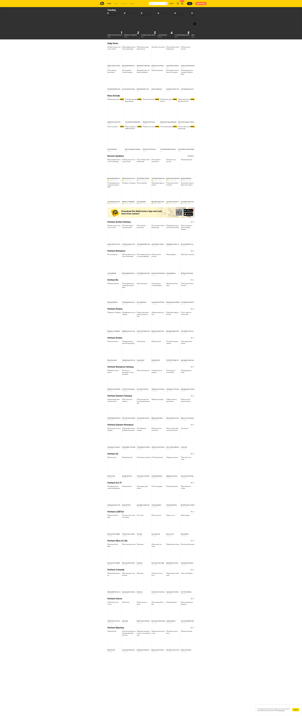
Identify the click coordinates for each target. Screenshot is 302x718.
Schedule (124, 3)
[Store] (182, 3)
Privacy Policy (281, 710)
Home (109, 3)
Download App (200, 3)
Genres (116, 3)
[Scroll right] (195, 24)
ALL (192, 222)
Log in (189, 3)
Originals (132, 3)
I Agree (295, 709)
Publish (171, 3)
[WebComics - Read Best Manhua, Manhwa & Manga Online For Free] (102, 3)
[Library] (177, 3)
